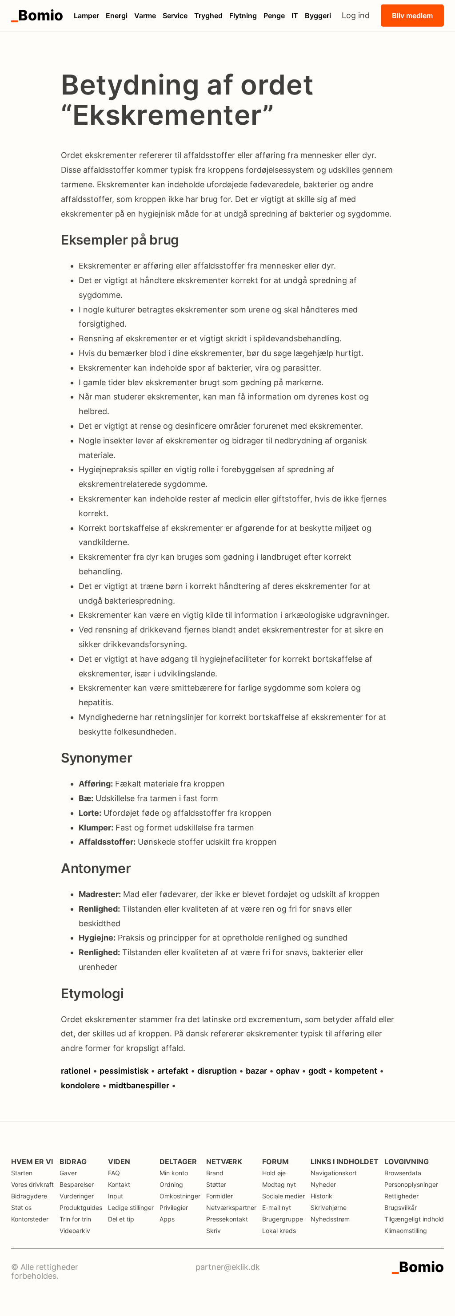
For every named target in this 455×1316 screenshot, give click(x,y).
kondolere (80, 1085)
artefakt (172, 1070)
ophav (287, 1070)
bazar (256, 1070)
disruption (217, 1070)
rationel (76, 1070)
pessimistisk (124, 1070)
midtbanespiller (139, 1085)
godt (317, 1070)
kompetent (356, 1070)
